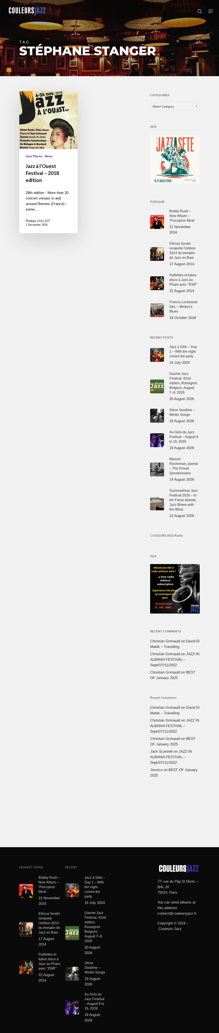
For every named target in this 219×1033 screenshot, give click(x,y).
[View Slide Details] (175, 158)
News (49, 156)
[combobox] (175, 106)
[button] (210, 11)
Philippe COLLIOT (38, 221)
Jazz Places (34, 156)
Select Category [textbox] (163, 106)
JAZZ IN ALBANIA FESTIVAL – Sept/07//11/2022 (174, 659)
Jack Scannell (161, 751)
